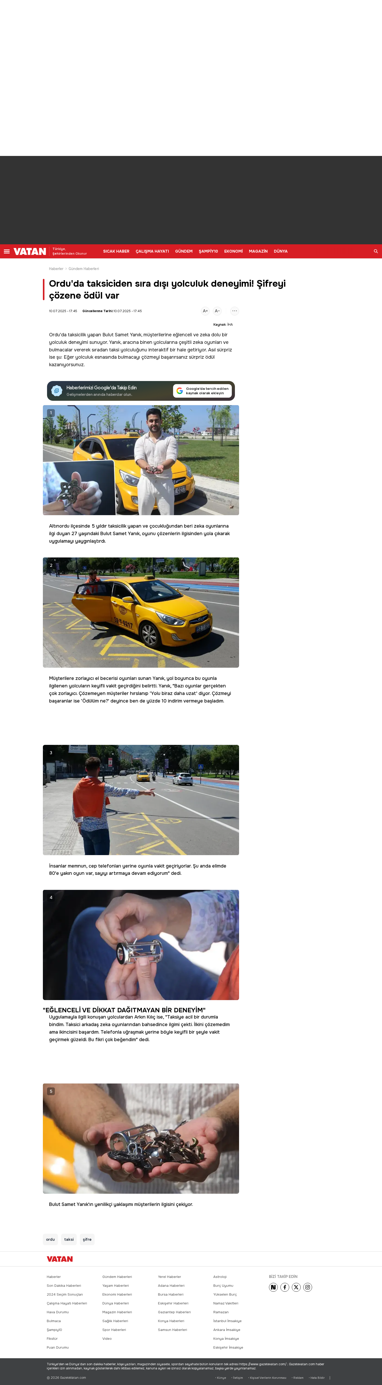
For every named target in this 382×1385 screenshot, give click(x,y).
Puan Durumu (58, 1347)
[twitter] (296, 1287)
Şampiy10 (54, 1330)
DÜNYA (281, 251)
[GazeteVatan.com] (60, 1259)
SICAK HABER (116, 251)
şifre (87, 1239)
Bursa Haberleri (170, 1294)
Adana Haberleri (171, 1285)
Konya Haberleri (171, 1321)
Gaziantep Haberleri (174, 1312)
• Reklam (298, 1378)
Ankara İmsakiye (226, 1330)
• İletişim (237, 1378)
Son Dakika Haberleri (64, 1285)
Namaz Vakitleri (225, 1303)
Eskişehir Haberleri (173, 1303)
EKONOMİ (233, 251)
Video (107, 1338)
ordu (50, 1239)
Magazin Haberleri (117, 1312)
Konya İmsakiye (226, 1338)
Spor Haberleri (114, 1330)
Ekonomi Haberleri (117, 1294)
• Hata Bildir (317, 1378)
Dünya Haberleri (115, 1303)
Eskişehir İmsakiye (228, 1347)
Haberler (56, 268)
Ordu (54, 335)
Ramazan (221, 1312)
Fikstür (52, 1338)
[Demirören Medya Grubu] (323, 1259)
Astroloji (220, 1277)
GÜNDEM (184, 251)
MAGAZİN (258, 251)
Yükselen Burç (225, 1294)
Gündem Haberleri (84, 268)
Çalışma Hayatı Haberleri (67, 1303)
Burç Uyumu (223, 1285)
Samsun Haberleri (172, 1330)
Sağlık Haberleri (115, 1321)
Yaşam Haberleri (115, 1285)
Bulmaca (54, 1321)
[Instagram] (307, 1287)
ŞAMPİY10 (208, 251)
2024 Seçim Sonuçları (65, 1294)
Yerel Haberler (169, 1277)
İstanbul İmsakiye (227, 1321)
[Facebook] (284, 1287)
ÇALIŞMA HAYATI (152, 251)
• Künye (220, 1378)
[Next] (273, 1287)
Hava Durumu (58, 1312)
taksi (114, 350)
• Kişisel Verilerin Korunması (267, 1378)
